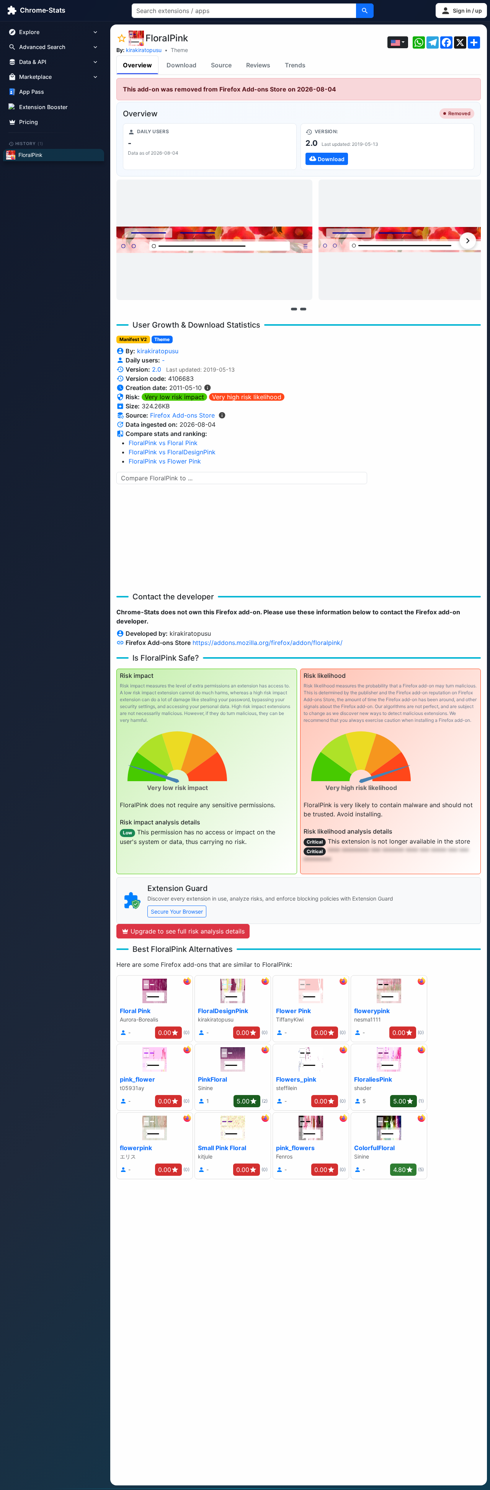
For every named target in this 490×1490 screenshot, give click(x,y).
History (29, 143)
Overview (137, 65)
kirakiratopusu (144, 50)
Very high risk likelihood (246, 397)
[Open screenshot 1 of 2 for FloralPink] (214, 240)
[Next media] (467, 240)
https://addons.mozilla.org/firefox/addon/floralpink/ (268, 642)
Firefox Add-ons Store (182, 415)
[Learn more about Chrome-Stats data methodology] (222, 415)
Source (221, 65)
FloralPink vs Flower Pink (165, 461)
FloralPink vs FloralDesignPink (172, 452)
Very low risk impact (174, 397)
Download (181, 65)
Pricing (28, 122)
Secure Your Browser (177, 911)
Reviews (258, 65)
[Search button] (365, 10)
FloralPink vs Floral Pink (163, 443)
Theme (179, 50)
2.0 (156, 369)
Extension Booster (43, 107)
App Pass (31, 92)
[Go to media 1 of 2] (294, 308)
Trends (295, 65)
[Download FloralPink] (387, 147)
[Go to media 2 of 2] (303, 308)
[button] (461, 10)
